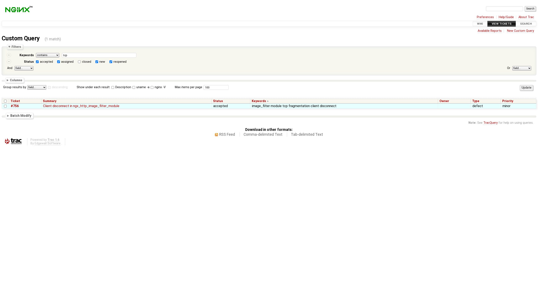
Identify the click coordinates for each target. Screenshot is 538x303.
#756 (15, 106)
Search (526, 23)
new (102, 62)
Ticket (15, 101)
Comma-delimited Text (263, 134)
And (9, 68)
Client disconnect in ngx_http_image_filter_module (81, 106)
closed (86, 62)
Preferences (485, 17)
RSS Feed (227, 134)
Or (508, 68)
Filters (16, 46)
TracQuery (490, 123)
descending (60, 87)
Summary (49, 101)
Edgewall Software (48, 143)
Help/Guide (506, 17)
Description (123, 87)
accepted (46, 62)
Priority (507, 101)
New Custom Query (520, 31)
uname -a (142, 87)
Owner (444, 101)
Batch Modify (20, 116)
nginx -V (160, 87)
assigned (67, 62)
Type (475, 101)
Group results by (14, 87)
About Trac (526, 17)
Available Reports (490, 31)
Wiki (480, 23)
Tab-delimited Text (307, 134)
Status (29, 62)
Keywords (27, 55)
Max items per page (188, 87)
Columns (16, 80)
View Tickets (502, 23)
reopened (120, 62)
